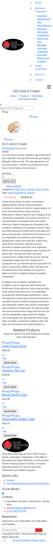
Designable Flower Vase (18, 419)
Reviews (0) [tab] (26, 197)
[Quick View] (5, 358)
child (10, 192)
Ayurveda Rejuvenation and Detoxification (27, 483)
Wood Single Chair (14, 395)
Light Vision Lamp (14, 346)
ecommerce (20, 192)
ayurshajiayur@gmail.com (22, 507)
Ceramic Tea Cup (13, 370)
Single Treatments (41, 67)
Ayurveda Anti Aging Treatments (43, 32)
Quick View (10, 362)
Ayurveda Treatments (41, 10)
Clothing (30, 189)
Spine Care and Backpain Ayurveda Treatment (42, 45)
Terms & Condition (21, 540)
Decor (39, 189)
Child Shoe (19, 189)
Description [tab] (10, 197)
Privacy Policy (39, 540)
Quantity (6, 173)
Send (38, 530)
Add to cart (9, 181)
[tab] (14, 125)
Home (38, 2)
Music (46, 189)
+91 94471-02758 (17, 511)
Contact (39, 79)
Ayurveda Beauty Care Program (43, 58)
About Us (40, 74)
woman (31, 192)
